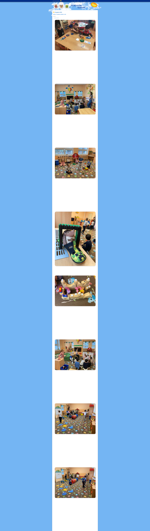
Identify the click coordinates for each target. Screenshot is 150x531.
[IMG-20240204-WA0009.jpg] (75, 369)
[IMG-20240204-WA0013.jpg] (75, 433)
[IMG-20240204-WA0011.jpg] (75, 265)
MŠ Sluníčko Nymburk (56, 0)
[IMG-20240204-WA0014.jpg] (75, 497)
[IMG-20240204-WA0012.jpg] (75, 305)
